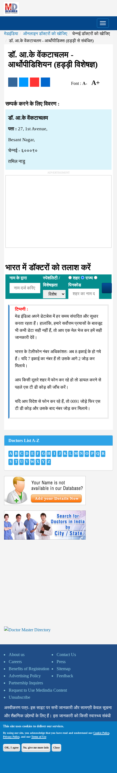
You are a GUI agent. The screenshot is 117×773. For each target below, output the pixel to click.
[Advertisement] (46, 209)
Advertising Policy (25, 675)
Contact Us (66, 654)
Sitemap (63, 668)
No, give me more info (36, 747)
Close (56, 747)
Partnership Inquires (26, 683)
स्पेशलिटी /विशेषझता (51, 281)
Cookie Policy (101, 732)
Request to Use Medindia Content (38, 690)
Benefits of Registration (29, 668)
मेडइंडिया (11, 33)
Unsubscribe (19, 697)
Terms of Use (38, 736)
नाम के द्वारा (18, 278)
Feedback (65, 675)
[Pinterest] (34, 82)
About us (16, 654)
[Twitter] (23, 82)
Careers (15, 661)
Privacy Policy (11, 736)
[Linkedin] (45, 82)
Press (61, 661)
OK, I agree (12, 747)
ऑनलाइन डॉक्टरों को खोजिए (45, 33)
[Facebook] (12, 82)
